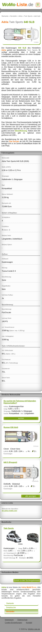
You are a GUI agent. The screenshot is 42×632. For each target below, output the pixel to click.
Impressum (9, 620)
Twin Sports (28, 16)
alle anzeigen (30, 496)
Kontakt (29, 623)
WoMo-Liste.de (34, 629)
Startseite (5, 16)
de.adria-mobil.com (9, 511)
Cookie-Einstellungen (13, 623)
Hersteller (13, 16)
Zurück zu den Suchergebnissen (27, 580)
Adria (20, 16)
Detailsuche (11, 607)
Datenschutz (22, 620)
